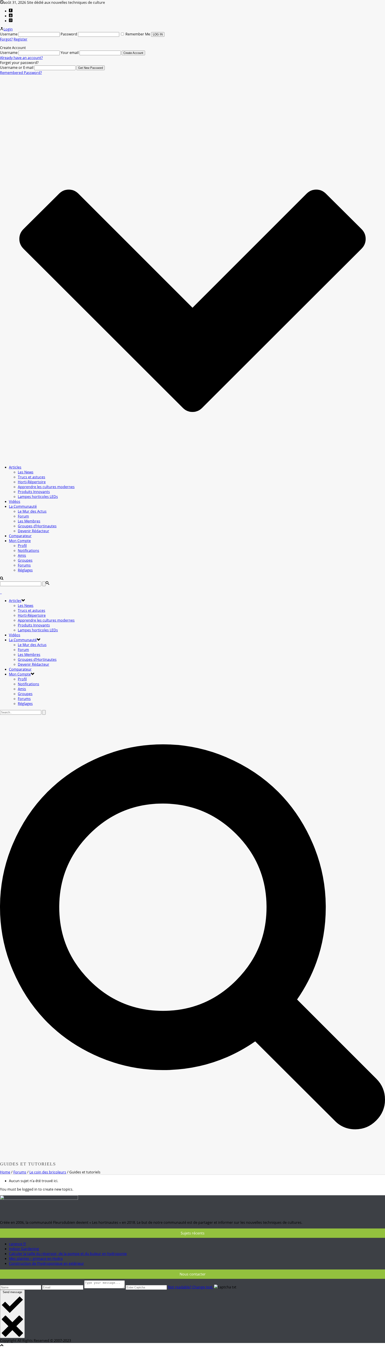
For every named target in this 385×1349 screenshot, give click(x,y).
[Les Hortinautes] (1, 592)
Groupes (25, 560)
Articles (15, 467)
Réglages (25, 570)
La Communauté (23, 506)
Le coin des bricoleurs (47, 1172)
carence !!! (17, 1243)
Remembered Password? (21, 72)
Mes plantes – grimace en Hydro (36, 1258)
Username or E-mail (16, 67)
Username (9, 34)
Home (5, 1172)
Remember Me (138, 34)
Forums (24, 565)
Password (69, 34)
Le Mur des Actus (32, 511)
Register (20, 39)
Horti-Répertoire (32, 481)
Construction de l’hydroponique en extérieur (46, 1263)
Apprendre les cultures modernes (46, 486)
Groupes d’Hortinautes (37, 526)
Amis (22, 555)
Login (8, 29)
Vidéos (14, 501)
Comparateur (20, 535)
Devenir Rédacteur (33, 530)
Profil (22, 545)
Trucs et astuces (31, 477)
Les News (25, 472)
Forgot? (6, 39)
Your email (70, 52)
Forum (23, 516)
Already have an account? (21, 57)
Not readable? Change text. (190, 1287)
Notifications (28, 550)
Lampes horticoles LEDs (38, 496)
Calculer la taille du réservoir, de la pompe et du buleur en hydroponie (68, 1253)
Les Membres (29, 521)
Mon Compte (20, 540)
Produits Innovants (34, 491)
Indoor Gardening (24, 1248)
